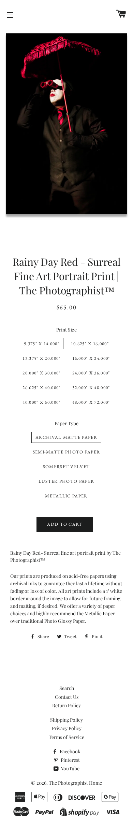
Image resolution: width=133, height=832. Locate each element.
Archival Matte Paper (66, 437)
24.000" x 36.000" (91, 373)
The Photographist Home (75, 783)
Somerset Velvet (66, 466)
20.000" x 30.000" (41, 373)
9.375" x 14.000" (41, 343)
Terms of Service (66, 737)
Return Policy (66, 705)
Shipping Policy (66, 720)
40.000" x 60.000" (41, 402)
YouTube (69, 768)
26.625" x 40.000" (41, 387)
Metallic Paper (66, 496)
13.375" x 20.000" (41, 358)
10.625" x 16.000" (90, 343)
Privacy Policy (67, 728)
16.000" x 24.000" (91, 358)
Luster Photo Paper (66, 481)
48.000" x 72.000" (91, 402)
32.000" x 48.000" (91, 387)
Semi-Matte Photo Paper (66, 452)
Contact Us (66, 697)
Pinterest (70, 760)
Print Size (66, 329)
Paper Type (66, 423)
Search (66, 688)
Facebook (69, 751)
